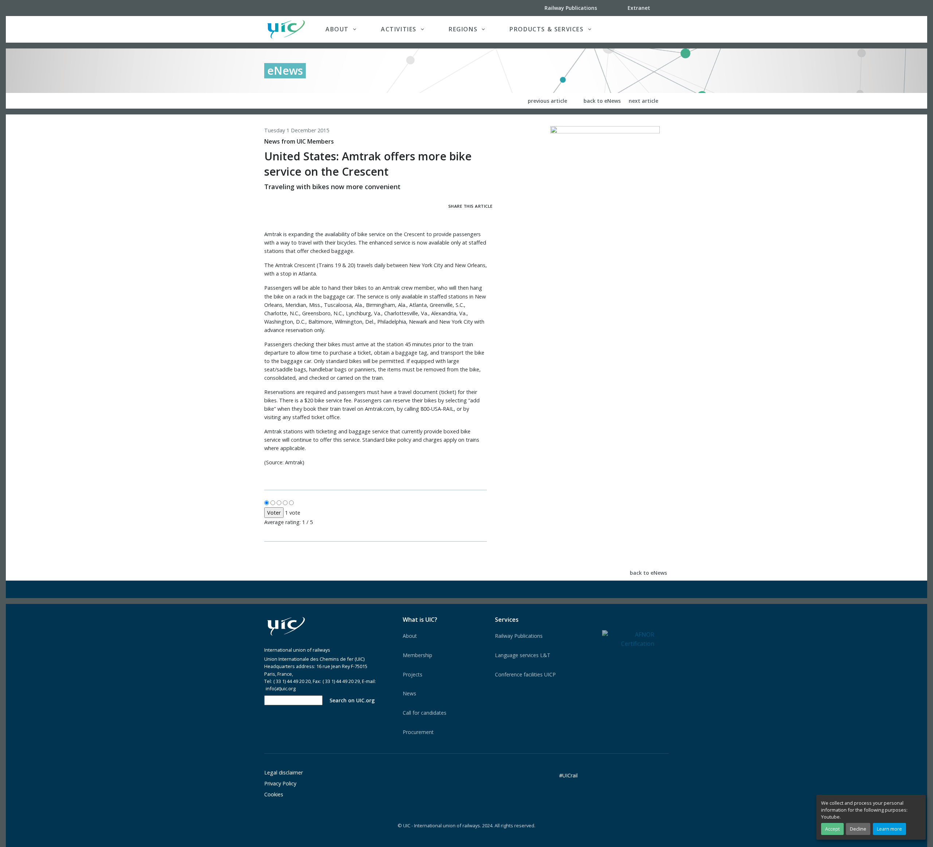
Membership (417, 655)
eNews (285, 70)
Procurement (418, 732)
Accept (832, 828)
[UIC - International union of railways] (286, 627)
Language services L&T (522, 655)
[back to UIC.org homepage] (286, 29)
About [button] (337, 29)
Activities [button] (399, 29)
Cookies (273, 794)
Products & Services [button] (546, 29)
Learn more (889, 828)
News (409, 693)
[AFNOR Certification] (628, 639)
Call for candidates (424, 712)
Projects (412, 674)
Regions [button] (463, 29)
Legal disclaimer (283, 772)
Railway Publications (519, 635)
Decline (858, 828)
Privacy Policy (280, 783)
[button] (654, 29)
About (410, 635)
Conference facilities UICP (525, 674)
